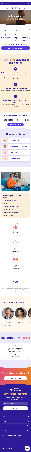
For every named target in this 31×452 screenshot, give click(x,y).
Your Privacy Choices (7, 448)
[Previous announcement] (2, 4)
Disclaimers (4, 445)
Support (5, 426)
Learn (4, 421)
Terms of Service (6, 442)
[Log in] (24, 8)
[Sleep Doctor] (16, 8)
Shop (3, 416)
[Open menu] (3, 8)
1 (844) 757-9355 (19, 1)
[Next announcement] (28, 4)
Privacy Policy (5, 438)
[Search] (6, 8)
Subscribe (14, 408)
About (4, 431)
